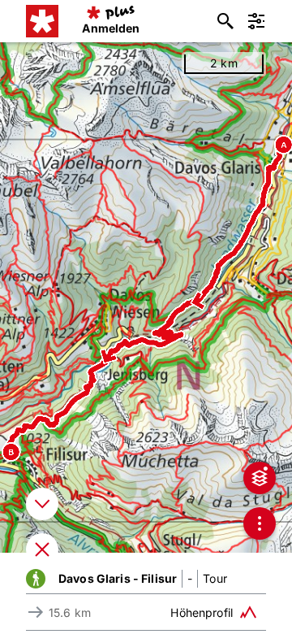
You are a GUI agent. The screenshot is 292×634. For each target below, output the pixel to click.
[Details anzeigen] (42, 504)
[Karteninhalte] (259, 478)
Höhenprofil (201, 612)
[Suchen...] (225, 21)
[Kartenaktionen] (259, 523)
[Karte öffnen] (42, 549)
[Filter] (256, 21)
